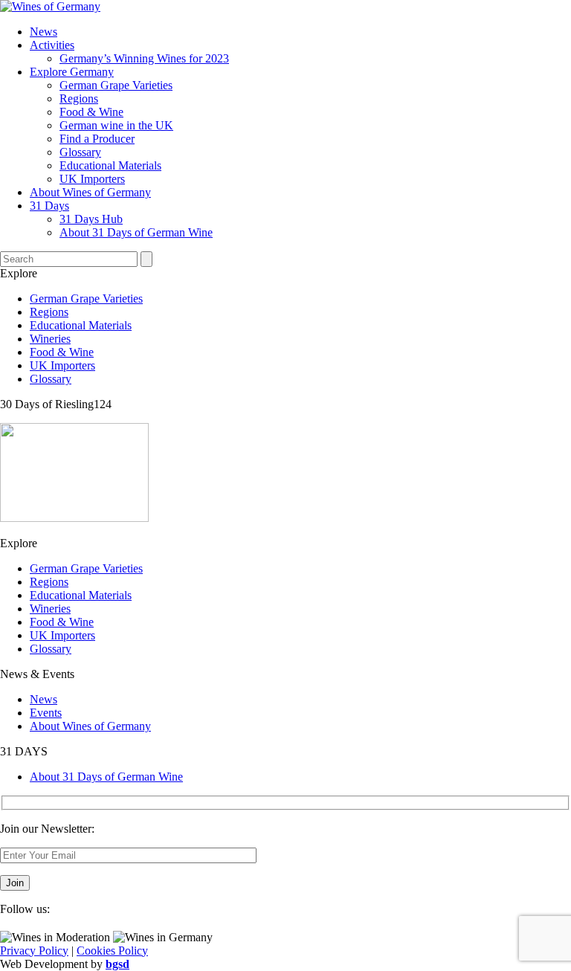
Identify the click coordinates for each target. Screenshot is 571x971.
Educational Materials (110, 165)
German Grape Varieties (115, 85)
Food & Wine (91, 112)
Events (46, 712)
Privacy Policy (34, 950)
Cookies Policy (112, 950)
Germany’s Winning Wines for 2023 (144, 58)
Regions (78, 98)
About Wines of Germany (90, 192)
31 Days (49, 205)
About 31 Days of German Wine (136, 232)
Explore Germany (72, 71)
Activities (52, 45)
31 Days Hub (91, 219)
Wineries (50, 338)
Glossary (80, 152)
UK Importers (92, 178)
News (43, 31)
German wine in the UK (116, 125)
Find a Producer (97, 138)
